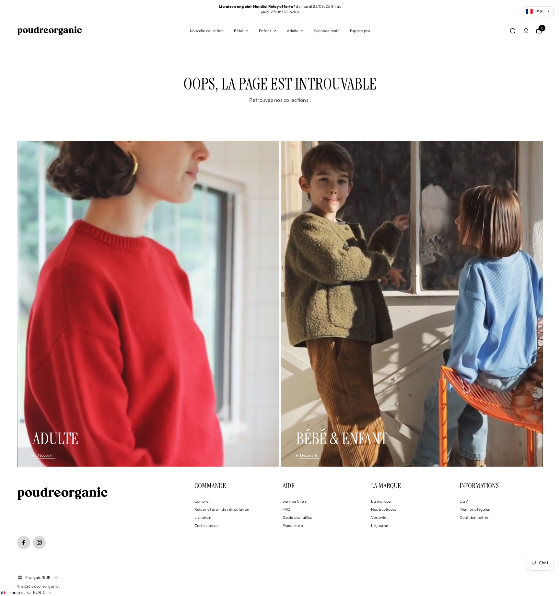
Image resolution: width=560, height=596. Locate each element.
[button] (16, 593)
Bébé (238, 30)
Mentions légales (475, 509)
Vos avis (378, 517)
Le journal (380, 525)
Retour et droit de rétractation (221, 509)
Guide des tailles (297, 517)
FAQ (286, 509)
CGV (464, 501)
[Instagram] (39, 542)
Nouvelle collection (207, 30)
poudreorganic (44, 586)
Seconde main (327, 30)
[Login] (526, 31)
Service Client (295, 501)
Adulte (292, 30)
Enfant (265, 30)
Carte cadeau (206, 525)
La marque (381, 501)
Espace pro (360, 30)
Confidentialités (474, 517)
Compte (201, 501)
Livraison (202, 517)
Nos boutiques (383, 509)
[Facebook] (23, 542)
